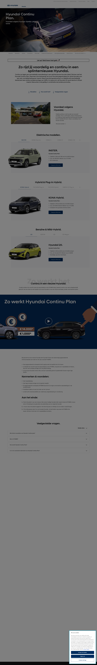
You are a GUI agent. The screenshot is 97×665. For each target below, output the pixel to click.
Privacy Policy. (86, 649)
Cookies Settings (82, 660)
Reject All (82, 656)
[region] (82, 647)
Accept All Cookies (82, 652)
